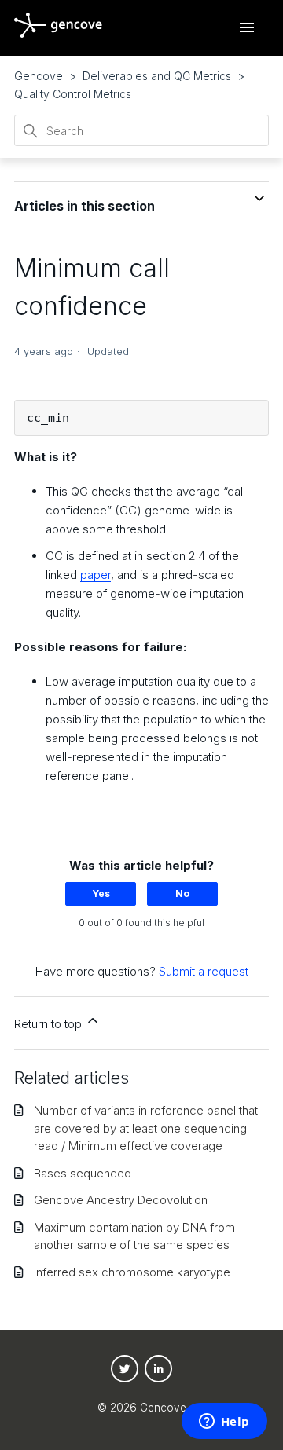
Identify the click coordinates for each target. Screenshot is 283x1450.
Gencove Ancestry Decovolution (121, 1199)
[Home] (58, 33)
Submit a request (203, 971)
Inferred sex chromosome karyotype (132, 1272)
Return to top (49, 1023)
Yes (101, 893)
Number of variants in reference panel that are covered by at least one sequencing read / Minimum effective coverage (146, 1128)
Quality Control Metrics (72, 94)
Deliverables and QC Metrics (157, 75)
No (182, 893)
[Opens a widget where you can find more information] (224, 1422)
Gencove (38, 75)
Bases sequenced (82, 1173)
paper (95, 574)
